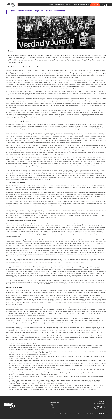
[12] (60, 269)
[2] (26, 103)
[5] (33, 141)
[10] (90, 245)
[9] (24, 243)
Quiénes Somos (59, 4)
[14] (83, 300)
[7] (85, 171)
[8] (50, 178)
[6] (73, 171)
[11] (30, 250)
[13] (66, 283)
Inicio (51, 4)
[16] (101, 332)
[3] (99, 136)
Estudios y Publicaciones (81, 4)
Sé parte (95, 5)
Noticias (68, 4)
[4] (65, 138)
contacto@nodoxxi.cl (100, 403)
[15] (98, 330)
